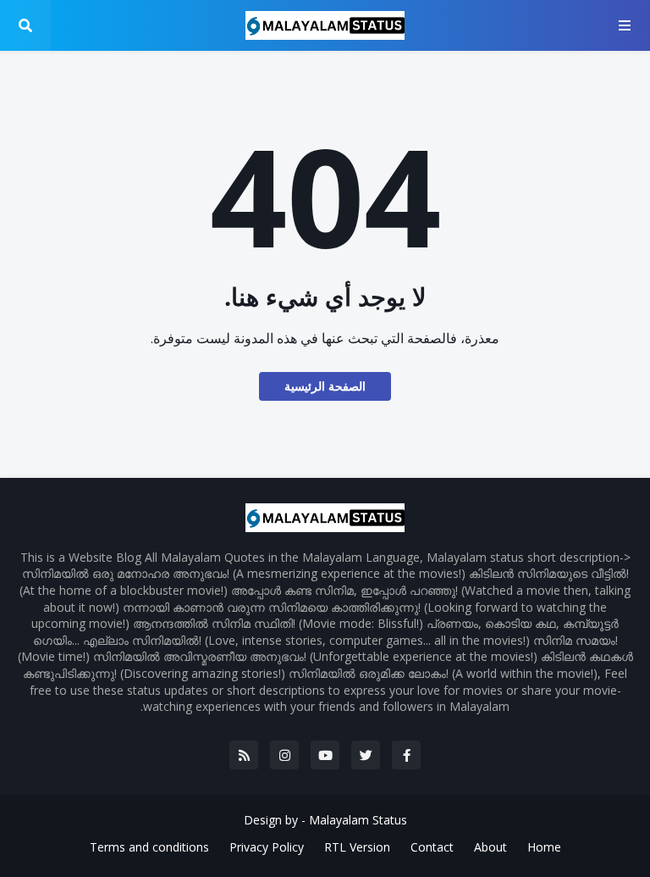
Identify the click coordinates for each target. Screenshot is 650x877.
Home (544, 847)
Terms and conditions (149, 847)
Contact (432, 847)
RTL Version (357, 847)
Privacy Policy (266, 847)
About (490, 847)
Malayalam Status (358, 820)
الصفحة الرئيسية (325, 386)
